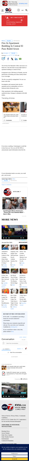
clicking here (14, 327)
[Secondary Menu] (4, 10)
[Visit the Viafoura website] (24, 379)
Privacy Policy (15, 415)
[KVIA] (10, 10)
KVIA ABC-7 (6, 53)
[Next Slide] (26, 111)
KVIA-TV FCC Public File (9, 419)
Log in (20, 337)
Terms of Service (6, 415)
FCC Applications (21, 419)
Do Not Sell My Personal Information (11, 421)
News (14, 178)
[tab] (6, 349)
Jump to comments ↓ (7, 184)
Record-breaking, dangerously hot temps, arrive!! (14, 23)
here (12, 331)
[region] (14, 358)
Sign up (24, 337)
